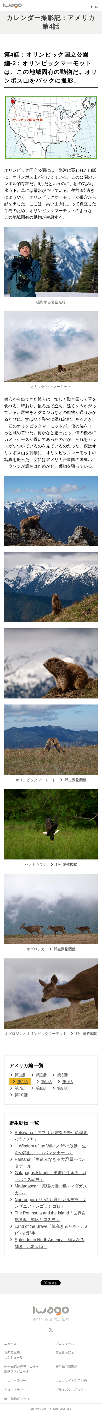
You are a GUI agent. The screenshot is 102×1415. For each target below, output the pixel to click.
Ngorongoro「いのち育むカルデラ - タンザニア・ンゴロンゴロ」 (50, 1203)
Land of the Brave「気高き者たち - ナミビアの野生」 (51, 1229)
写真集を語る (64, 1352)
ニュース (10, 1343)
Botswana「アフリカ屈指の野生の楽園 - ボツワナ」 (51, 1136)
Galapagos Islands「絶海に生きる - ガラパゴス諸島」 (50, 1176)
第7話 (20, 1088)
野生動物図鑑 (76, 780)
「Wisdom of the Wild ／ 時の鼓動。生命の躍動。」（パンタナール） (50, 1149)
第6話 (67, 1081)
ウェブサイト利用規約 (71, 1380)
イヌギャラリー (15, 1389)
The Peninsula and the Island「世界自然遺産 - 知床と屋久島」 (50, 1216)
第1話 (20, 1075)
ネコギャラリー (15, 1380)
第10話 (21, 1095)
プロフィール (64, 1343)
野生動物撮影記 (66, 1366)
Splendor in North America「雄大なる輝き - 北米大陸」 (49, 1243)
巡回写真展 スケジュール (13, 1354)
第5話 (46, 1081)
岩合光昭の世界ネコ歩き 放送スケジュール (21, 1368)
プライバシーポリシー (71, 1389)
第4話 (22, 1081)
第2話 (41, 1075)
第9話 (62, 1088)
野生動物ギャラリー (18, 1398)
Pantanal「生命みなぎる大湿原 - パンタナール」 (50, 1162)
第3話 (62, 1075)
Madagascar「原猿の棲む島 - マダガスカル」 (51, 1189)
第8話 (41, 1088)
